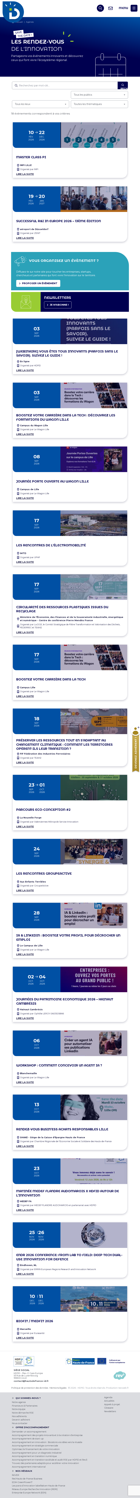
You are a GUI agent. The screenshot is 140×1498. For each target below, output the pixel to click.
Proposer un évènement (39, 283)
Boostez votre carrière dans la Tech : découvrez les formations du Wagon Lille (65, 417)
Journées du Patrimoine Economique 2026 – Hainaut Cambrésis (64, 1001)
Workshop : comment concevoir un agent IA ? (59, 1065)
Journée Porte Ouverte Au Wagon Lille (52, 481)
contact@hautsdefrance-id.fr (31, 1381)
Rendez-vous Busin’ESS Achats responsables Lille (62, 1129)
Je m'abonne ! (59, 304)
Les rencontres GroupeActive (44, 873)
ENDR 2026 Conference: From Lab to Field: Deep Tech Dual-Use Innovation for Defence (69, 1257)
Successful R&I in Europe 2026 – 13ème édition (58, 221)
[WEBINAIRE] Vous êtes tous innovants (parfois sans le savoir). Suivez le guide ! (67, 353)
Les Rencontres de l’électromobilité (51, 545)
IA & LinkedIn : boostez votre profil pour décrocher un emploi (68, 937)
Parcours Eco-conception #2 (43, 809)
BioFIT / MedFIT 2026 (34, 1321)
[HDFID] (14, 8)
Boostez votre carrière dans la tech (51, 679)
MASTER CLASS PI (31, 157)
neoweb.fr (123, 1388)
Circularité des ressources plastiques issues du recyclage (62, 609)
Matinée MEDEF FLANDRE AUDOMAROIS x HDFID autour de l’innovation (67, 1193)
